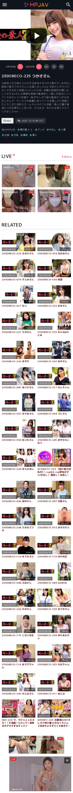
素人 (34, 135)
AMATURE (10, 129)
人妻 (63, 129)
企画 (6, 135)
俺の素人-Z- (26, 129)
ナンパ (41, 129)
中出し (52, 129)
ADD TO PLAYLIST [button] (33, 120)
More (68, 157)
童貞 (25, 135)
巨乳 (16, 135)
